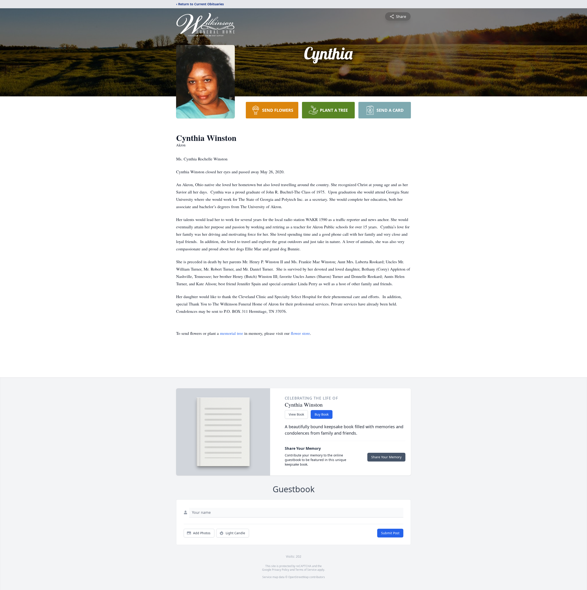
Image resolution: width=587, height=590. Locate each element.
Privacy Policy (280, 570)
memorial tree (231, 333)
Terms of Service (306, 570)
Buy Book (322, 414)
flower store (300, 333)
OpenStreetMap (298, 577)
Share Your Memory (386, 457)
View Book (296, 414)
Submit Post (390, 533)
